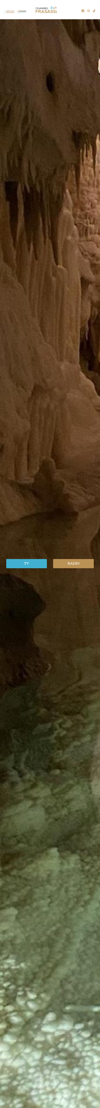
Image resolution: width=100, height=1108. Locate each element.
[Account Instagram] (88, 11)
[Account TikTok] (94, 11)
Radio (73, 563)
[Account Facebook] (83, 11)
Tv (26, 563)
